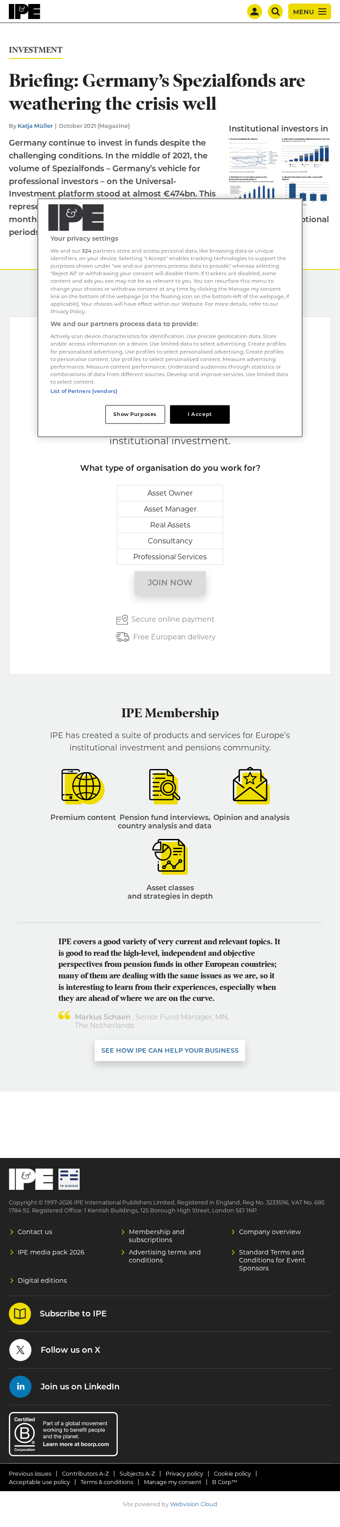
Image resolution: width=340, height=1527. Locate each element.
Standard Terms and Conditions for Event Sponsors (272, 1260)
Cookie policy (232, 1473)
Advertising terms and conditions (165, 1256)
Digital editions (42, 1281)
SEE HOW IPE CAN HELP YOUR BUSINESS (170, 1050)
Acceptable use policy (39, 1482)
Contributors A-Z (85, 1473)
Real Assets (170, 525)
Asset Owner (170, 493)
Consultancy (170, 541)
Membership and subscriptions (157, 1236)
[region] (170, 317)
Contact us (35, 1232)
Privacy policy (184, 1473)
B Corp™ (224, 1482)
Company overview (270, 1232)
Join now (170, 583)
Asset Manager (170, 509)
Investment (36, 50)
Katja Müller (35, 126)
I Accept (200, 414)
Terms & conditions (107, 1482)
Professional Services (170, 557)
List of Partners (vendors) (83, 391)
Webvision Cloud (193, 1504)
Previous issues (30, 1473)
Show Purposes (134, 414)
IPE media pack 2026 (51, 1252)
